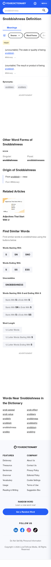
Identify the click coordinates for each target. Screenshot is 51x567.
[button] (35, 3)
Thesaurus (7, 465)
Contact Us (31, 465)
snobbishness (14, 284)
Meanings (12, 27)
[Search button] (44, 10)
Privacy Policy (33, 470)
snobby (6, 431)
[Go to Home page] (14, 3)
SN (16, 254)
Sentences (7, 470)
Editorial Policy (33, 475)
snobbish (9, 53)
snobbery (22, 87)
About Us (31, 460)
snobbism (9, 87)
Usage (5, 485)
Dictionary (7, 460)
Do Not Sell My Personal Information (25, 540)
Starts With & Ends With (17, 299)
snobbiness (32, 418)
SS (16, 269)
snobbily (7, 418)
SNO (27, 254)
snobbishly (32, 422)
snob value (8, 414)
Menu (44, 3)
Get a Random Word (25, 511)
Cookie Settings (33, 480)
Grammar (7, 475)
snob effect (32, 409)
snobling (31, 431)
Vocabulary (7, 480)
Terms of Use (32, 485)
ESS (27, 269)
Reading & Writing (10, 490)
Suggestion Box (33, 490)
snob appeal (9, 409)
